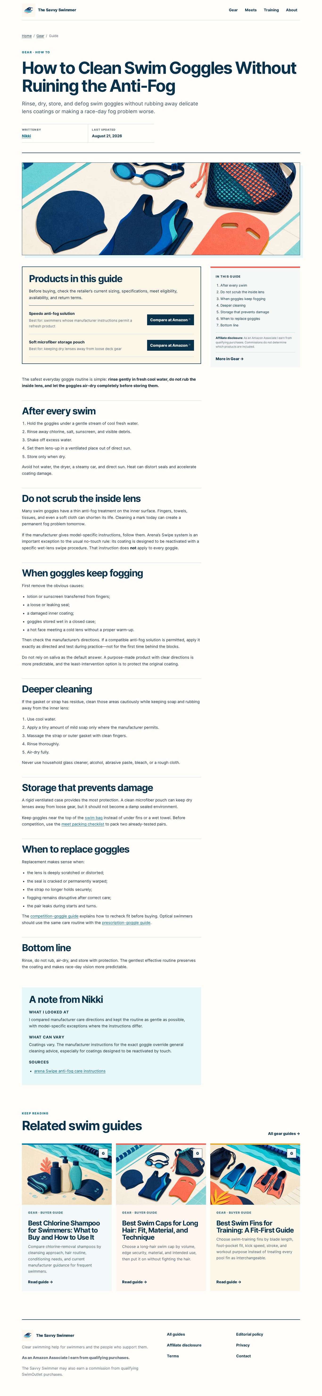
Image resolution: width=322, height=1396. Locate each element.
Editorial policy (249, 1334)
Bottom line (229, 325)
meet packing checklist (83, 824)
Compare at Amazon (170, 319)
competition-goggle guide (54, 916)
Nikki (26, 135)
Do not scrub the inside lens (242, 292)
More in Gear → (230, 358)
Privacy (243, 1345)
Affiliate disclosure (184, 1345)
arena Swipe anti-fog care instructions (70, 1071)
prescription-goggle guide (126, 922)
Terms (173, 1356)
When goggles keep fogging (242, 299)
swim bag (94, 817)
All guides (176, 1334)
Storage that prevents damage (244, 312)
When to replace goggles (240, 319)
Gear (233, 10)
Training (271, 10)
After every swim (233, 285)
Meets (251, 10)
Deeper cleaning (233, 305)
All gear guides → (284, 1133)
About (291, 10)
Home (27, 36)
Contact (243, 1356)
